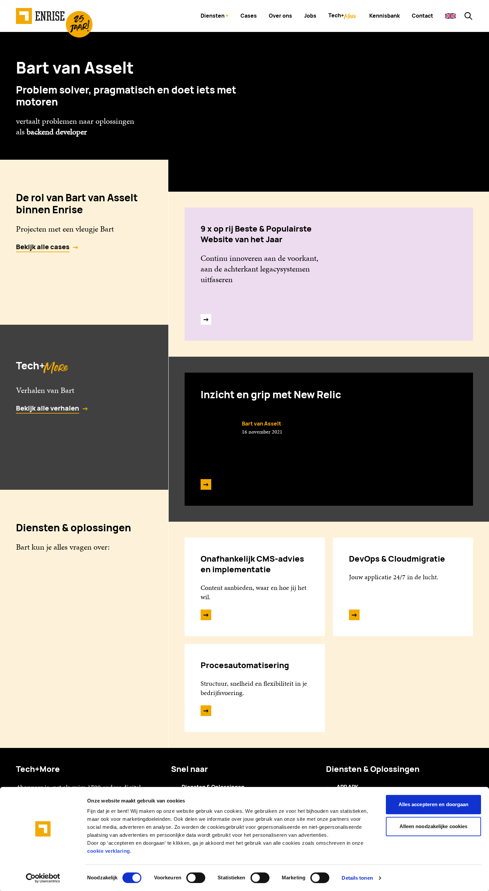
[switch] (195, 877)
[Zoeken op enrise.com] (468, 16)
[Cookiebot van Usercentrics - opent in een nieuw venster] (43, 878)
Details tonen (357, 878)
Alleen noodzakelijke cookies (434, 826)
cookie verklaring (108, 851)
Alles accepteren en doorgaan (434, 804)
